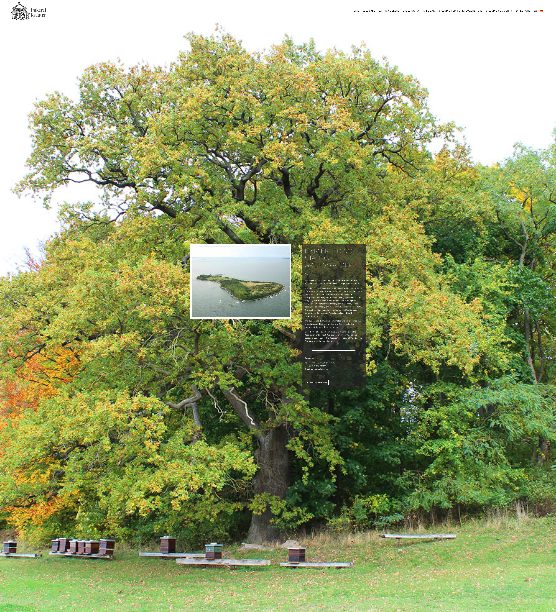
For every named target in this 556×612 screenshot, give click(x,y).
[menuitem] (355, 11)
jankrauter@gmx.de (319, 369)
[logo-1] (29, 11)
